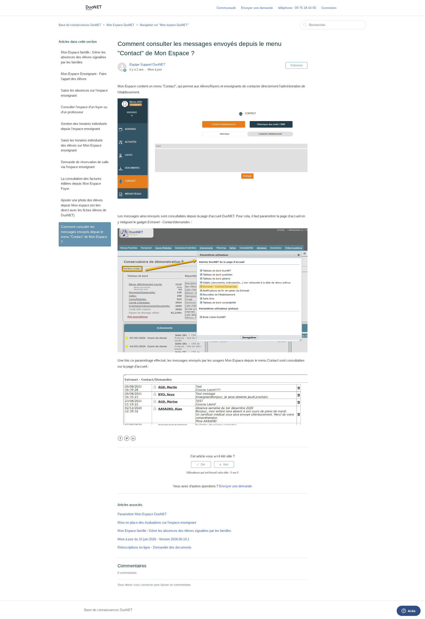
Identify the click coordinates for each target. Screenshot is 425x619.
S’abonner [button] (296, 65)
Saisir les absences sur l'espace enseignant (84, 92)
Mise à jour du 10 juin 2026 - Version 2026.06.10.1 (153, 539)
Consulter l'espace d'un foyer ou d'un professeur (84, 109)
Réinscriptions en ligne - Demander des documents (154, 547)
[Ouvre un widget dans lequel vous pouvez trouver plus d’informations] (408, 611)
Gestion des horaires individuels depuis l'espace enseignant (84, 126)
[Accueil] (93, 10)
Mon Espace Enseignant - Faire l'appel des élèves (83, 76)
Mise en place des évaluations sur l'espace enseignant (157, 522)
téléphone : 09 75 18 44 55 (297, 8)
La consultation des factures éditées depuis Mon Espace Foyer (81, 183)
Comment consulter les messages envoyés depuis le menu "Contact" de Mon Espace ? (84, 234)
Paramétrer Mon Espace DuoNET (142, 514)
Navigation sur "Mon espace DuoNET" (164, 25)
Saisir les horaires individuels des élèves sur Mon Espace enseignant (82, 145)
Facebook (120, 438)
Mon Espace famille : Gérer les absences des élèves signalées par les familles (83, 57)
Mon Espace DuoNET (120, 25)
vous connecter (143, 584)
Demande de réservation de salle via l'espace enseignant (84, 164)
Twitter (126, 438)
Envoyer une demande (257, 8)
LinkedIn (133, 438)
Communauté (226, 8)
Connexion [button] (328, 8)
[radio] (201, 464)
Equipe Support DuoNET (147, 64)
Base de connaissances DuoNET (80, 25)
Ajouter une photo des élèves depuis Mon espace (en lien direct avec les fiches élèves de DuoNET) (83, 207)
